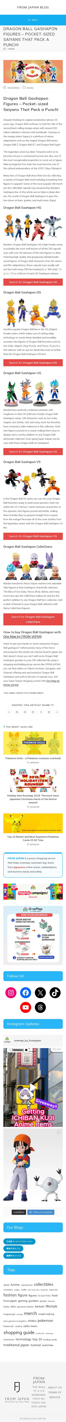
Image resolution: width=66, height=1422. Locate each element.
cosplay (17, 1290)
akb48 (6, 1285)
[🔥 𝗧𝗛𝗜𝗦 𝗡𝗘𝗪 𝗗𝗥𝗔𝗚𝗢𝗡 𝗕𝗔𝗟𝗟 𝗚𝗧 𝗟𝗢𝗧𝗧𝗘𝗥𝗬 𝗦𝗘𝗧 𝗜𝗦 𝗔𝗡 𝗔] (33, 1167)
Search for (33, 282)
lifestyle (51, 1306)
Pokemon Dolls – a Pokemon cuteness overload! (33, 758)
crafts (24, 1289)
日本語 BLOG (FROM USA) (19, 1241)
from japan (10, 1300)
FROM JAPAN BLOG (33, 7)
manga (19, 1314)
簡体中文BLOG (13, 1248)
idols (13, 1306)
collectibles (43, 1284)
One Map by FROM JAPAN (22, 636)
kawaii (39, 1306)
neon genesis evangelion (15, 1321)
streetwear (8, 1339)
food (55, 1295)
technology (23, 1339)
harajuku (51, 1301)
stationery (49, 1333)
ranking (18, 1326)
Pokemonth (8, 1326)
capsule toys (21, 693)
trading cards (50, 1339)
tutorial (36, 1345)
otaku (32, 1321)
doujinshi (44, 1290)
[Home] (4, 49)
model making (46, 1314)
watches (47, 1345)
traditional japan (16, 1345)
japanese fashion (25, 1306)
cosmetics (8, 1289)
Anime (11, 49)
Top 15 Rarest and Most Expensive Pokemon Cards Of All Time (33, 838)
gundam (33, 1300)
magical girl (9, 1314)
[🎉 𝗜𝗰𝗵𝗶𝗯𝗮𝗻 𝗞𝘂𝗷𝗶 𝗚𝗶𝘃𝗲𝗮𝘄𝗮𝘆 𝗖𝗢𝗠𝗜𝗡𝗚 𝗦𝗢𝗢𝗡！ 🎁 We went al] (33, 1087)
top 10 (37, 1339)
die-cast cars (34, 1290)
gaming (22, 1300)
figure (22, 1295)
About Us (55, 1387)
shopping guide (19, 1332)
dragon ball (53, 1290)
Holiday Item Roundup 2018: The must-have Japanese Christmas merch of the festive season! (33, 799)
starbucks (40, 1333)
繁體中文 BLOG (13, 1255)
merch (40, 693)
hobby (6, 1306)
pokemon (45, 1320)
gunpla (43, 1301)
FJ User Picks (44, 1295)
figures (32, 693)
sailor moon (30, 1326)
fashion (10, 1295)
